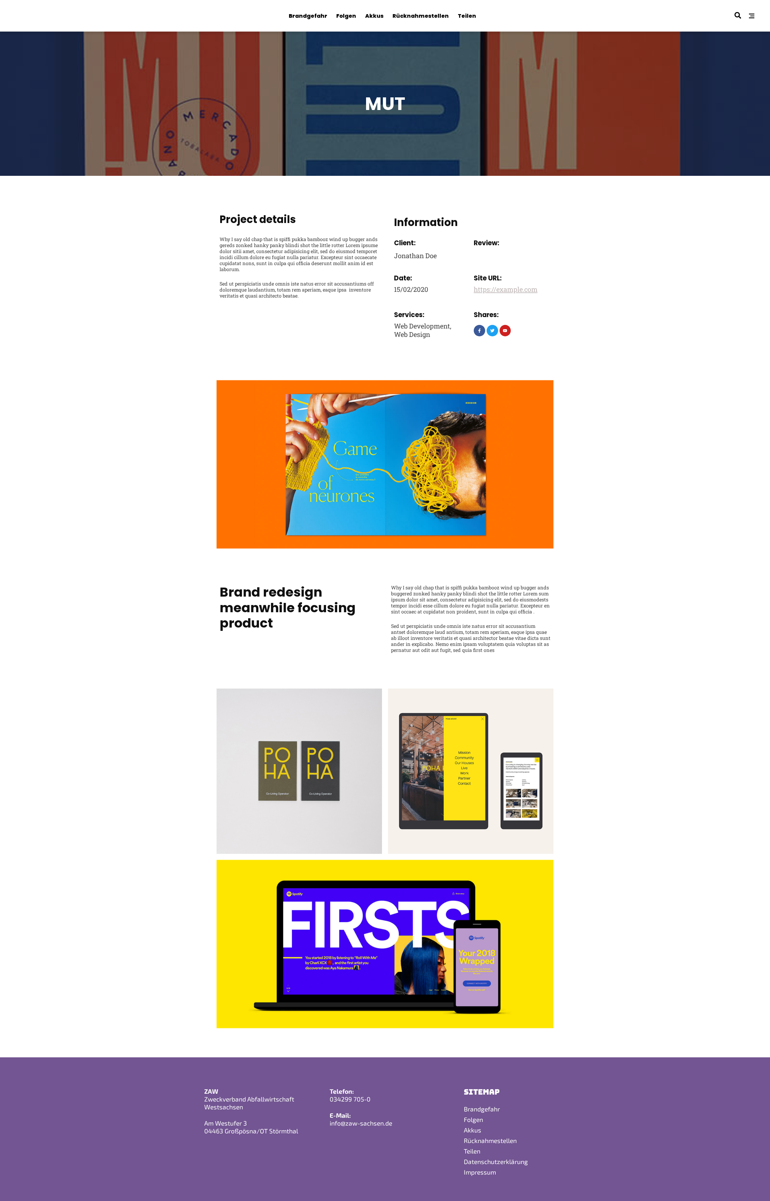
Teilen (472, 1151)
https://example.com (505, 289)
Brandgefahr (482, 1109)
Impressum (480, 1172)
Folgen (473, 1119)
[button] (751, 16)
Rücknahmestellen (490, 1140)
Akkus (472, 1130)
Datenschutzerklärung (496, 1161)
